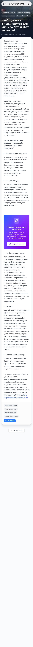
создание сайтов (9, 16)
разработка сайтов (24, 16)
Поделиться (10, 421)
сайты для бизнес (9, 13)
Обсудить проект (17, 244)
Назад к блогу (17, 430)
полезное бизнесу (24, 13)
